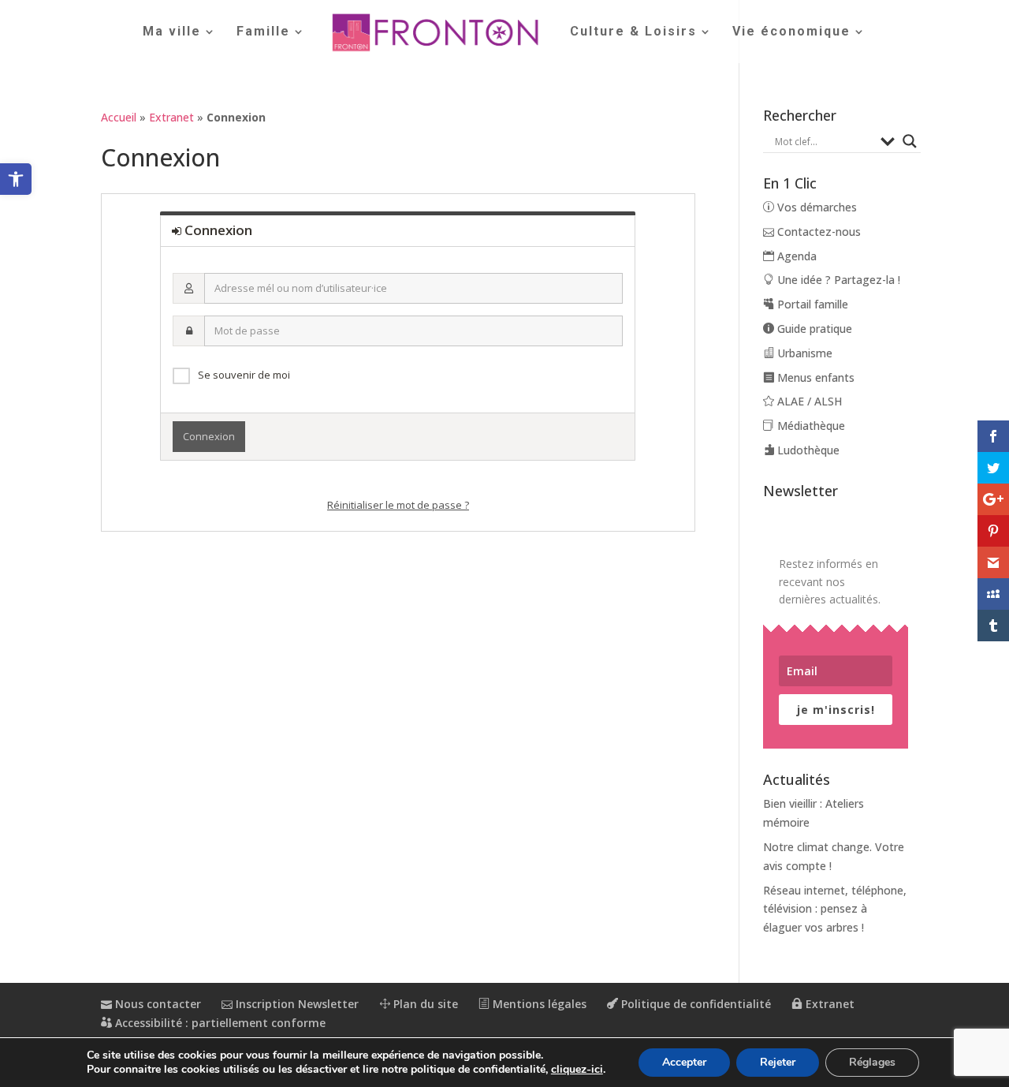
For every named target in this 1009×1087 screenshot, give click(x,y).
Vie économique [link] (791, 32)
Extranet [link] (171, 117)
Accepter (684, 1062)
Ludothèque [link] (807, 450)
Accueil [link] (118, 117)
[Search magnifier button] (910, 141)
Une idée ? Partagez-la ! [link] (837, 279)
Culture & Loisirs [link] (633, 32)
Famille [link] (263, 32)
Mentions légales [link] (538, 1003)
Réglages (872, 1062)
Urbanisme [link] (803, 353)
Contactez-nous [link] (817, 231)
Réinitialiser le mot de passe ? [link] (398, 505)
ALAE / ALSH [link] (808, 401)
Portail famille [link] (811, 304)
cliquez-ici (577, 1070)
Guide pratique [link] (813, 328)
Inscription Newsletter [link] (296, 1003)
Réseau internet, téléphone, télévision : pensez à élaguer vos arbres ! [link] (835, 909)
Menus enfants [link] (814, 377)
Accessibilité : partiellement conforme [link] (219, 1022)
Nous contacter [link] (156, 1003)
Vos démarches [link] (815, 207)
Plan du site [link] (424, 1003)
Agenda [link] (795, 255)
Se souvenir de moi (244, 375)
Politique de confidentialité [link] (694, 1003)
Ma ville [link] (172, 32)
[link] (16, 179)
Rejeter (777, 1062)
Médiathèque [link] (809, 425)
